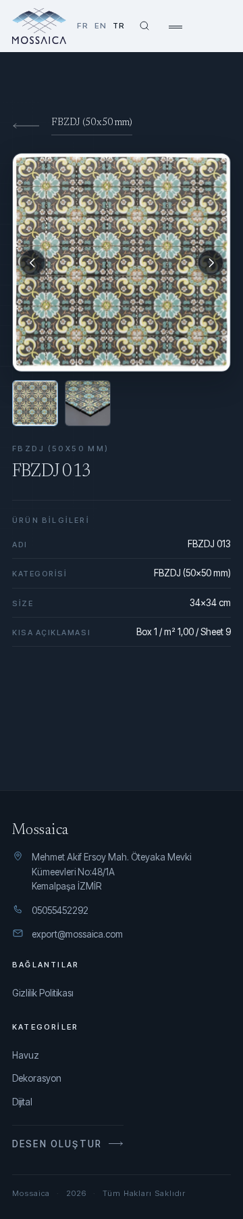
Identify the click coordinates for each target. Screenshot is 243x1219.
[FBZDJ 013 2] (88, 403)
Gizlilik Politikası (43, 993)
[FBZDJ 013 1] (35, 403)
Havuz (25, 1055)
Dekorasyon (36, 1078)
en (100, 25)
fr (82, 25)
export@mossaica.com (77, 934)
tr (119, 25)
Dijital (22, 1102)
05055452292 (60, 910)
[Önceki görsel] (32, 262)
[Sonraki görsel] (210, 262)
